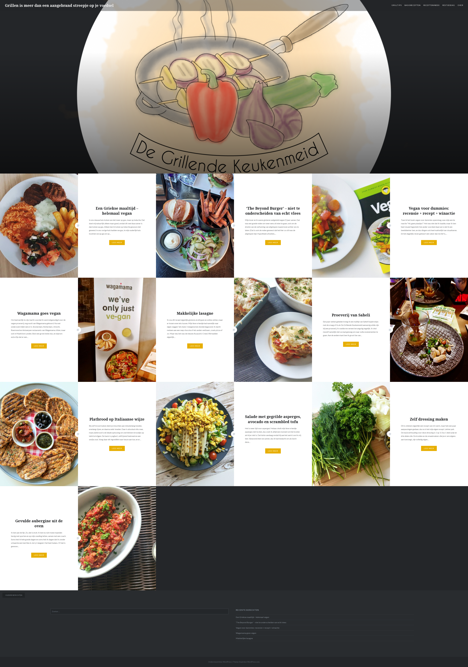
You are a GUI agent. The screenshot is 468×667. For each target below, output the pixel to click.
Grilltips (397, 5)
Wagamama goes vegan (246, 633)
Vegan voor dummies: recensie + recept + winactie (257, 628)
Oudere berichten (13, 595)
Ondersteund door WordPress (220, 662)
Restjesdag (448, 5)
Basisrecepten (412, 5)
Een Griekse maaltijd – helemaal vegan (252, 617)
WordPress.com (253, 662)
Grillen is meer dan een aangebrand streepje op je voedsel (59, 5)
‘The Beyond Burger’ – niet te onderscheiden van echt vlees (261, 622)
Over (460, 5)
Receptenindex (431, 5)
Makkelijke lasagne (244, 638)
